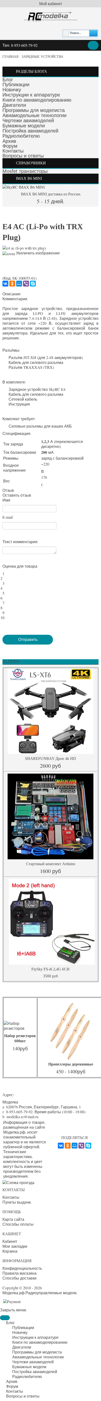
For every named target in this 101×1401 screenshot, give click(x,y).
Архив (9, 141)
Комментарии (14, 298)
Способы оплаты (18, 1224)
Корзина (9, 1251)
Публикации (15, 84)
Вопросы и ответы (23, 155)
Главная (10, 57)
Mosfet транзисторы (25, 171)
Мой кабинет (50, 3)
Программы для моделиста (33, 110)
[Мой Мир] (19, 284)
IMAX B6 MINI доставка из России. (50, 194)
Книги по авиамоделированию (36, 100)
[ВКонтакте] (5, 284)
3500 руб (50, 976)
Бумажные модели (23, 125)
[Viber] (26, 284)
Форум (9, 146)
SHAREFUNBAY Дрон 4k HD (50, 758)
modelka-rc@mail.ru (22, 1116)
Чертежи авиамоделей (28, 120)
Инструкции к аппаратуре (31, 94)
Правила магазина (19, 1273)
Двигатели (14, 105)
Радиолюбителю (21, 136)
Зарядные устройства (42, 57)
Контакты (13, 150)
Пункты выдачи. (17, 1202)
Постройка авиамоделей (30, 130)
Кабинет (9, 1241)
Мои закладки (14, 1246)
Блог (7, 79)
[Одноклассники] (12, 284)
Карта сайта (13, 1219)
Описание (11, 293)
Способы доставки (19, 1278)
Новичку (11, 89)
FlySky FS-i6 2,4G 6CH (50, 969)
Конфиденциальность (22, 1268)
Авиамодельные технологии (34, 115)
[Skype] (33, 284)
